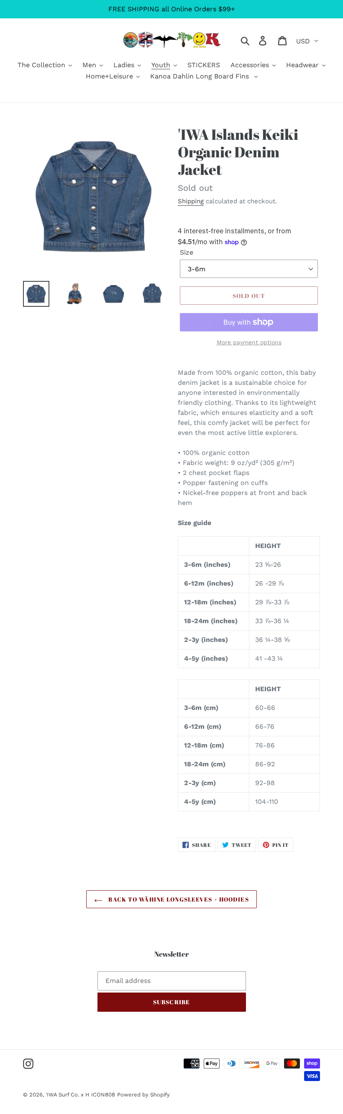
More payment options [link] (249, 342)
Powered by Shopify (143, 1094)
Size (186, 252)
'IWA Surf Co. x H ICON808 (80, 1094)
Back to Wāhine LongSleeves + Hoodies (177, 899)
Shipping (191, 201)
